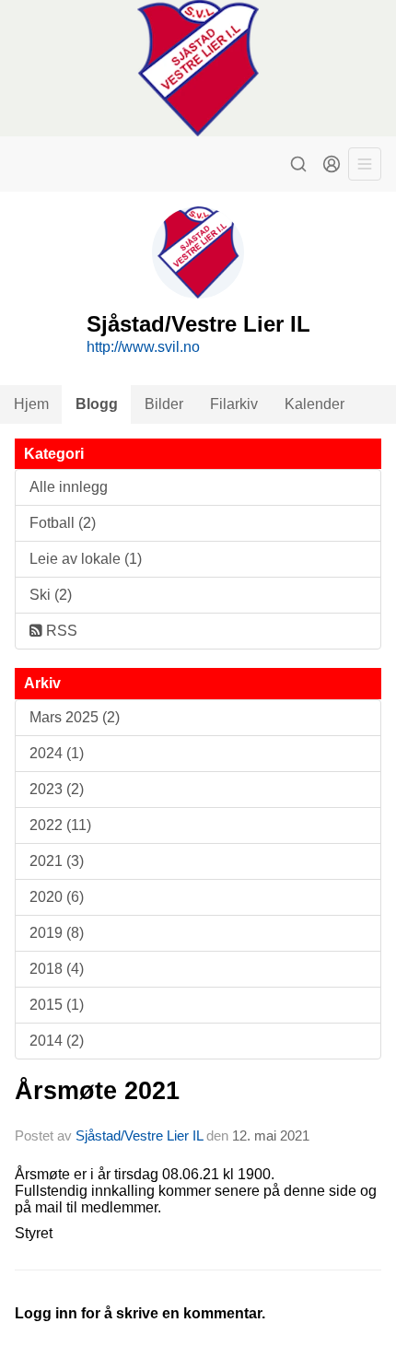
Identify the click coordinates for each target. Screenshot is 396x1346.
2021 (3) (56, 861)
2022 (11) (60, 825)
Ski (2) (50, 595)
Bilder (164, 404)
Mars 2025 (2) (74, 717)
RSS (59, 630)
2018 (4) (56, 969)
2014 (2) (56, 1040)
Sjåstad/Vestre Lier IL (139, 1135)
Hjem (31, 404)
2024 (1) (56, 753)
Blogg (97, 404)
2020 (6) (56, 897)
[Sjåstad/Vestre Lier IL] (198, 68)
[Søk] (298, 164)
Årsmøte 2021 (97, 1091)
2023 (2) (56, 789)
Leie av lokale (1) (85, 559)
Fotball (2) (62, 523)
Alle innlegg (68, 487)
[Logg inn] (331, 164)
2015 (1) (56, 1004)
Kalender (314, 404)
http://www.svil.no (143, 347)
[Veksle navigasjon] (364, 164)
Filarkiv (234, 404)
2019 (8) (56, 933)
